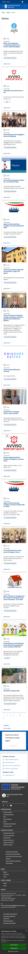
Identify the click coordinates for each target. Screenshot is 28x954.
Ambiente (8, 858)
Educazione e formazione (12, 852)
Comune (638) (7, 728)
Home (3, 12)
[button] (13, 951)
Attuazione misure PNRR (9, 923)
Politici (5, 821)
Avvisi (4, 877)
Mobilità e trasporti (8, 845)
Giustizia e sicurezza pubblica (13, 854)
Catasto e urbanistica (8, 842)
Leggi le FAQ (6, 918)
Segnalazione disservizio (9, 916)
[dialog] (14, 941)
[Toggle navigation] (3, 6)
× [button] (26, 930)
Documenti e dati (7, 826)
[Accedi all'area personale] (22, 2)
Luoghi (5, 883)
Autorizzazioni (9, 863)
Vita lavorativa (6, 838)
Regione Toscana (6, 2)
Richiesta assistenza (8, 921)
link (6, 942)
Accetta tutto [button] (14, 945)
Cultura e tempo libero (8, 835)
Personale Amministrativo (9, 824)
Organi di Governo (7, 812)
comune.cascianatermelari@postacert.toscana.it (13, 905)
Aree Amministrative (8, 814)
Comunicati (6, 874)
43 (20, 715)
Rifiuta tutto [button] (14, 948)
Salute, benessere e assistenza (13, 861)
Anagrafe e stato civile (8, 833)
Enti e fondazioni (7, 819)
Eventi (4, 885)
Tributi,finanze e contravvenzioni (14, 856)
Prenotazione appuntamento (10, 914)
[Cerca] (25, 6)
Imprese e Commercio (8, 840)
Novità (8, 12)
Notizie (7, 38)
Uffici (4, 817)
